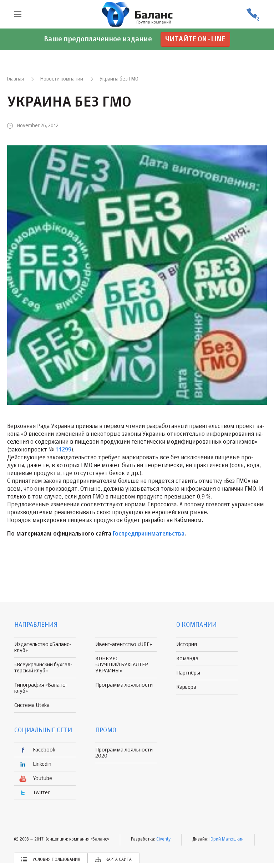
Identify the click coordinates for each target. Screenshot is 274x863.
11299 (63, 450)
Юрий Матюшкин (226, 839)
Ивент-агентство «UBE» (123, 644)
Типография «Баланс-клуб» (40, 688)
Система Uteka (32, 705)
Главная (15, 79)
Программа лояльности (124, 685)
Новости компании (61, 79)
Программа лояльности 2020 (124, 753)
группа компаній (137, 14)
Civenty (163, 839)
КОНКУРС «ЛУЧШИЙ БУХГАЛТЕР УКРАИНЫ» (121, 664)
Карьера (186, 687)
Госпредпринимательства (148, 534)
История (186, 644)
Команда (187, 658)
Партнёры (188, 673)
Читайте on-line (195, 39)
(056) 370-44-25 (252, 14)
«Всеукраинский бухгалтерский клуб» (43, 667)
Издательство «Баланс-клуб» (42, 647)
